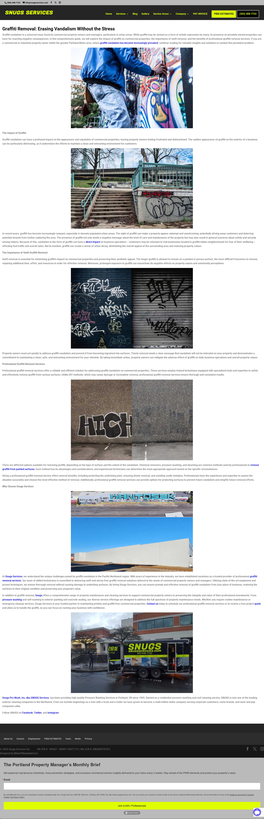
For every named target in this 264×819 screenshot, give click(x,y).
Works (78, 739)
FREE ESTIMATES (224, 14)
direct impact (93, 241)
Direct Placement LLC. (26, 753)
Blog (135, 14)
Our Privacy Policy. (17, 797)
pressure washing (12, 599)
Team (68, 739)
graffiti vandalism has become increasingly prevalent (129, 43)
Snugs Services (13, 576)
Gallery (145, 14)
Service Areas (161, 14)
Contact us (152, 603)
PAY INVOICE (200, 14)
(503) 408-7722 (248, 14)
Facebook (27, 712)
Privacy (88, 739)
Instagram (53, 712)
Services (121, 14)
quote (258, 603)
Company (181, 14)
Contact (20, 739)
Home (109, 14)
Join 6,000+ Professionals (132, 805)
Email (7, 779)
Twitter (38, 712)
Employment (34, 739)
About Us (8, 739)
